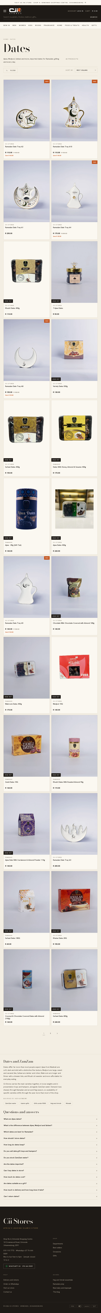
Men (14, 25)
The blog (56, 1292)
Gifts (94, 25)
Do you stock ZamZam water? (16, 1158)
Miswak (68, 1103)
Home (59, 25)
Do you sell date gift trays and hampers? (20, 1151)
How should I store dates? (14, 1138)
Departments (58, 1244)
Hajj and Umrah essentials (63, 1280)
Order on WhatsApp (11, 1284)
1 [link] (43, 1033)
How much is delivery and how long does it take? (24, 1190)
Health (85, 25)
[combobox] (45, 17)
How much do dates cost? (14, 1177)
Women (22, 25)
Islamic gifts (25, 1103)
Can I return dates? (11, 1196)
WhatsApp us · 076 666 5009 (21, 1266)
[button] (91, 11)
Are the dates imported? (14, 1164)
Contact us (7, 1292)
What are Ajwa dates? (13, 1119)
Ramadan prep (58, 1284)
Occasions (57, 1252)
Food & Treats (72, 25)
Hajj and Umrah (55, 1103)
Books (38, 25)
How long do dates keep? (14, 1145)
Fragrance (49, 25)
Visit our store (8, 1288)
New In (6, 25)
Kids (30, 25)
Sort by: (70, 70)
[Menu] (5, 11)
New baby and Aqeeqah (62, 1288)
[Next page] (57, 1033)
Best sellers (57, 1248)
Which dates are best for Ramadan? (18, 1132)
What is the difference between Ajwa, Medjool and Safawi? (28, 1125)
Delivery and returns (11, 1280)
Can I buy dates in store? (14, 1170)
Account (76, 11)
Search (94, 17)
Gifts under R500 (40, 1103)
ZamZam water (10, 1103)
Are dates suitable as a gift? (15, 1183)
